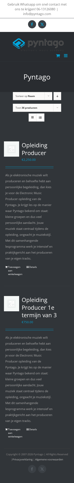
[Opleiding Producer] (11, 149)
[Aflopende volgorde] (57, 96)
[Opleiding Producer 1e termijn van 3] (11, 303)
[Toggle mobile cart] (58, 56)
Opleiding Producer (34, 149)
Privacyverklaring (22, 459)
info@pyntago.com (37, 14)
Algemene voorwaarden (49, 459)
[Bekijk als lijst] (40, 117)
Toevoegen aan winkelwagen (15, 270)
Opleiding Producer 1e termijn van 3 (39, 307)
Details (33, 267)
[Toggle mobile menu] (66, 56)
